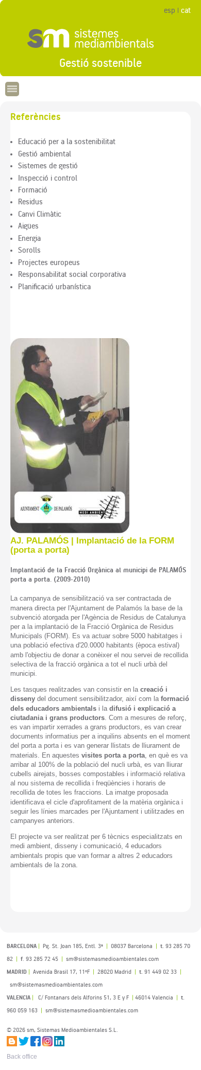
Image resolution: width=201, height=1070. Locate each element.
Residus (30, 201)
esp (169, 10)
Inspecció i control (47, 177)
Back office (22, 1056)
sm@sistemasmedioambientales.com (91, 1010)
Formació (32, 189)
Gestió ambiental (44, 153)
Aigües (28, 225)
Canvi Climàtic (39, 213)
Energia (29, 238)
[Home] (100, 38)
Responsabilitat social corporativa (72, 274)
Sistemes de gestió (48, 165)
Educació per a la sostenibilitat (66, 141)
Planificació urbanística (54, 286)
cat (186, 10)
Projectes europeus (49, 262)
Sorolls (29, 249)
